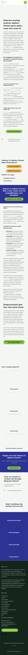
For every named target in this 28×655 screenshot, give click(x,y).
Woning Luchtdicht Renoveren (8, 609)
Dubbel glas (6, 112)
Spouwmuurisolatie (8, 96)
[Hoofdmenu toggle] (25, 2)
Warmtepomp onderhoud (7, 601)
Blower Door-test (12, 216)
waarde (11, 47)
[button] (14, 178)
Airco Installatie (5, 606)
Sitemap (14, 645)
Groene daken (14, 431)
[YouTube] (5, 635)
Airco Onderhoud (5, 604)
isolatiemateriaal (13, 72)
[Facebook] (2, 635)
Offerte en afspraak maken (9, 630)
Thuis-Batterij (4, 608)
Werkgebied (4, 613)
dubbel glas (13, 117)
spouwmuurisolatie (14, 89)
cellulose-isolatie (7, 91)
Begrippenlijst (4, 611)
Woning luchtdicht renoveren (14, 448)
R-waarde (5, 63)
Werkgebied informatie (9, 178)
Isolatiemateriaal (7, 88)
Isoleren (3, 597)
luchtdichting (14, 221)
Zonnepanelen (14, 389)
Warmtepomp (14, 411)
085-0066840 (4, 625)
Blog (2, 615)
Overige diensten (7, 180)
